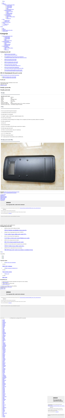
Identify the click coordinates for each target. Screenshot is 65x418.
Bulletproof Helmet (9, 11)
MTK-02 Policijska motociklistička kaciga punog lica (15, 230)
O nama (3, 23)
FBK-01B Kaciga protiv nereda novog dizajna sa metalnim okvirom (18, 249)
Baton (7, 8)
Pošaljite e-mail (2, 288)
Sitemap (6, 286)
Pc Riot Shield (2, 199)
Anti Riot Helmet (9, 6)
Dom (3, 28)
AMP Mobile (10, 286)
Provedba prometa (7, 14)
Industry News (6, 21)
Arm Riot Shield (3, 194)
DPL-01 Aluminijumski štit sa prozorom (10, 192)
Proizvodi (4, 3)
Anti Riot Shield (9, 7)
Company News (7, 20)
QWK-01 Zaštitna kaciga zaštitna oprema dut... (14, 245)
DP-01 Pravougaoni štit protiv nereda (10, 60)
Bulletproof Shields (3, 197)
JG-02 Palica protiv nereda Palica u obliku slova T (12, 65)
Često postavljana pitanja (6, 22)
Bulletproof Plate (7, 45)
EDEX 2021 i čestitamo (7, 266)
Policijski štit (2, 200)
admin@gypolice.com (5, 284)
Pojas (7, 17)
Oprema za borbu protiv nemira (9, 4)
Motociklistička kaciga (10, 9)
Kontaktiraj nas (4, 24)
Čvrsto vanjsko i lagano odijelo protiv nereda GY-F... (15, 234)
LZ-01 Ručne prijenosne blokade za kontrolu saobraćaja (13, 70)
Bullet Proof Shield (3, 196)
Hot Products (2, 286)
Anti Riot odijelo (9, 5)
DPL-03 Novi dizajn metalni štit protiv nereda (12, 191)
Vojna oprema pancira (7, 271)
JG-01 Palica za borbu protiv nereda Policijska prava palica (13, 68)
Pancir (7, 12)
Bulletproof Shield (7, 44)
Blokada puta (8, 18)
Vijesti (3, 19)
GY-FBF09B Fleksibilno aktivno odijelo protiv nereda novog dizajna (15, 57)
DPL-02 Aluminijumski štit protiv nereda (11, 62)
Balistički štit (2, 195)
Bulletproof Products (7, 10)
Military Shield (2, 198)
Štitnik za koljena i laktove (10, 16)
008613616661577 (5, 282)
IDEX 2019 (4, 277)
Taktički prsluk (8, 15)
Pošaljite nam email (3, 85)
